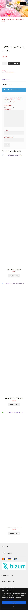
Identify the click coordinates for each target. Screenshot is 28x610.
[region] (14, 599)
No (14, 606)
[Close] (26, 590)
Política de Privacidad (9, 599)
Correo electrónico (9, 137)
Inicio (4, 19)
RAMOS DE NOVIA (10, 19)
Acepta (14, 602)
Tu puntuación (8, 105)
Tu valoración (7, 109)
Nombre (6, 130)
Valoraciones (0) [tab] (6, 79)
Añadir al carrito (13, 63)
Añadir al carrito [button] (14, 276)
